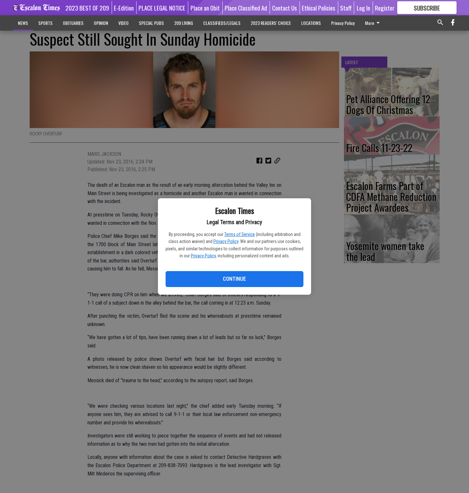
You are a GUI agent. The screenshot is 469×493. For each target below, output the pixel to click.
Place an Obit (205, 8)
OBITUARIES (73, 22)
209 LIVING (183, 22)
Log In (363, 8)
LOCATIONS (311, 22)
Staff (346, 8)
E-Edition (124, 8)
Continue (234, 279)
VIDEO (123, 22)
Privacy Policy (225, 241)
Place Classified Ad (246, 8)
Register (384, 8)
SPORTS (45, 22)
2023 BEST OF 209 (87, 8)
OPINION (101, 22)
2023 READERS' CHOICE (271, 22)
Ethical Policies (318, 8)
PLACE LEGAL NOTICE (161, 8)
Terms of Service (239, 234)
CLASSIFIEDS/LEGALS (222, 22)
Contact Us (284, 8)
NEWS (23, 22)
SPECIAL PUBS (151, 22)
